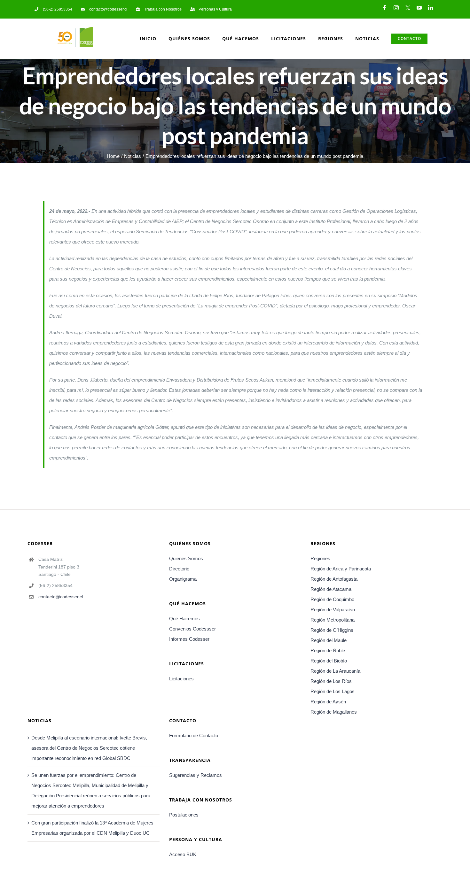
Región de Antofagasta (333, 579)
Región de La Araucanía (335, 671)
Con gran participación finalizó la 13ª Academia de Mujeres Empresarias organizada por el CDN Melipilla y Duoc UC (92, 828)
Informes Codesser (189, 639)
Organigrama (183, 579)
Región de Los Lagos (332, 691)
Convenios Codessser (192, 628)
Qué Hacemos (184, 618)
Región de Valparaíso (332, 609)
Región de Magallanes (333, 712)
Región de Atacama (330, 589)
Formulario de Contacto (193, 735)
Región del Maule (328, 640)
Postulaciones (184, 814)
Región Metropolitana (332, 620)
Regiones (320, 558)
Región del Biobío (328, 660)
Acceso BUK (182, 854)
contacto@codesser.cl (60, 596)
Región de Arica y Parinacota (340, 568)
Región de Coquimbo (332, 599)
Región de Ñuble (327, 650)
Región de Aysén (328, 701)
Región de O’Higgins (331, 630)
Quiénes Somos (186, 558)
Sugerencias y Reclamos (195, 775)
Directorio (179, 568)
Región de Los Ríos (331, 681)
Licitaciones (181, 678)
